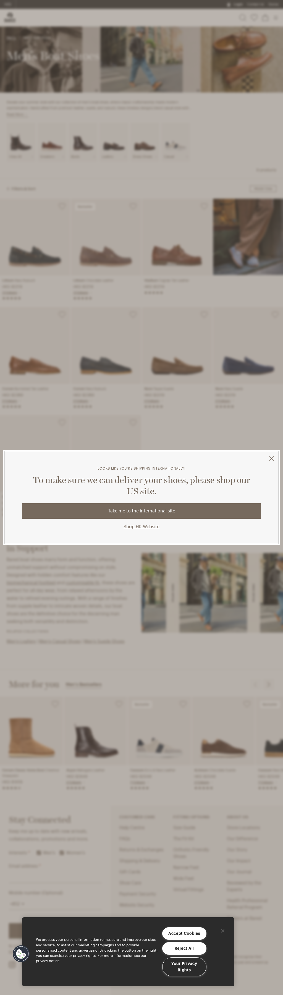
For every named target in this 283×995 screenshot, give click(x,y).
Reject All (184, 948)
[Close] (223, 931)
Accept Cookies (184, 933)
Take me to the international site (141, 511)
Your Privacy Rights (184, 966)
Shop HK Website (141, 526)
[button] (21, 954)
